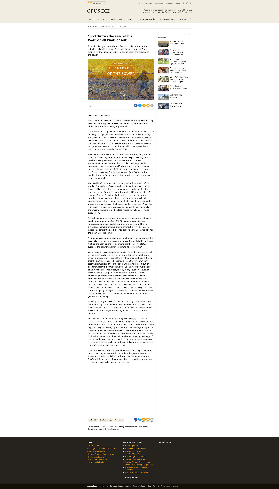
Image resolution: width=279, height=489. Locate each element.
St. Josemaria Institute (97, 462)
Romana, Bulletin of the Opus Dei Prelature (97, 458)
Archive (175, 486)
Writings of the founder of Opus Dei (102, 448)
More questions (131, 477)
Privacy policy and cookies (120, 486)
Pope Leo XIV (119, 420)
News (130, 19)
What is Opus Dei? (132, 445)
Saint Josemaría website (98, 451)
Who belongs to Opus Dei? (135, 456)
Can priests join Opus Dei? (135, 459)
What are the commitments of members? (136, 468)
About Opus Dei (97, 19)
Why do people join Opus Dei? (137, 472)
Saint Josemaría (146, 19)
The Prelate (116, 19)
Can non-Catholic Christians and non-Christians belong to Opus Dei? (139, 463)
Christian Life (167, 19)
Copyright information (142, 486)
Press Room (169, 3)
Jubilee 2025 (93, 420)
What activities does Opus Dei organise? (133, 452)
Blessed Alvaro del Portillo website (102, 454)
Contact (178, 3)
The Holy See (93, 445)
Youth (183, 19)
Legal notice (103, 486)
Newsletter (159, 3)
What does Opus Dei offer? (135, 448)
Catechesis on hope (106, 420)
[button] (148, 106)
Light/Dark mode (146, 3)
